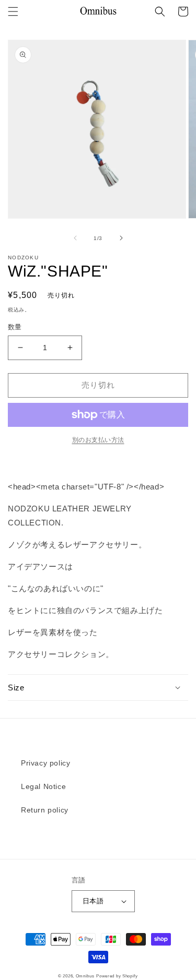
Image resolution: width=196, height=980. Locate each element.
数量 (15, 327)
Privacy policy (45, 763)
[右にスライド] (121, 237)
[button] (13, 11)
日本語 (93, 901)
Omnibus (85, 975)
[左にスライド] (75, 237)
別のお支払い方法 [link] (98, 440)
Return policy (44, 810)
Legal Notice (43, 786)
